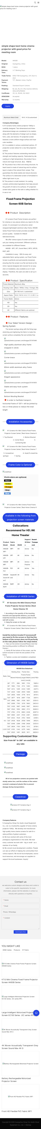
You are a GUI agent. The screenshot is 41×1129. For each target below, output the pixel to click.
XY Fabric (25, 950)
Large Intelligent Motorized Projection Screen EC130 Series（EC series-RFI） (19, 1013)
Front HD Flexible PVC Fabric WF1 (17, 1111)
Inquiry (7, 106)
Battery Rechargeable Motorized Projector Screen (16, 1079)
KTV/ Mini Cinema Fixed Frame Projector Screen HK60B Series (20, 980)
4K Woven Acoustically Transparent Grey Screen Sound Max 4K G (20, 1046)
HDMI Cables (7, 950)
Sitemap (28, 1125)
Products (17, 950)
